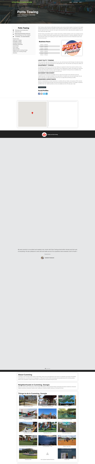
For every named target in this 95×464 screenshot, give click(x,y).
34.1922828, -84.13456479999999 (22, 36)
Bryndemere (24, 388)
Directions (15, 52)
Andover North (25, 386)
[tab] (45, 368)
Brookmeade (59, 386)
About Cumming (16, 48)
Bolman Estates (53, 386)
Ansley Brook (31, 386)
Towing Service (47, 254)
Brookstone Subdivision (66, 386)
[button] (32, 113)
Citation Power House (22, 2)
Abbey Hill (20, 386)
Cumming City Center (59, 388)
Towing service (24, 14)
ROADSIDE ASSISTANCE (18, 44)
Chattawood (39, 388)
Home (70, 2)
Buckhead (29, 388)
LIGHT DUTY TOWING (17, 40)
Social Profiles (16, 45)
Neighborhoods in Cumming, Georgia (20, 50)
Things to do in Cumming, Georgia (19, 51)
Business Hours (16, 38)
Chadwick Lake (34, 388)
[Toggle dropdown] (82, 2)
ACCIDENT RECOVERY (17, 43)
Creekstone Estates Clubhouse (49, 388)
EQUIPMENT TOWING (17, 41)
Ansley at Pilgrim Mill (38, 386)
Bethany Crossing (46, 386)
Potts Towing (15, 47)
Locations (75, 2)
